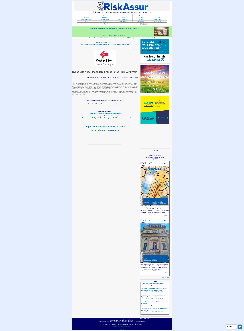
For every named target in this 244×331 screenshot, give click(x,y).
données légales (138, 324)
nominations (158, 15)
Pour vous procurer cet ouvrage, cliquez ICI (114, 35)
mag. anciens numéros (123, 19)
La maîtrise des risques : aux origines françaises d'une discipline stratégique (114, 28)
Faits (86, 15)
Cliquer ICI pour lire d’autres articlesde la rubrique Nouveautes (104, 128)
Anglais (141, 19)
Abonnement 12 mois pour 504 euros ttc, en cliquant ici (105, 113)
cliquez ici (118, 104)
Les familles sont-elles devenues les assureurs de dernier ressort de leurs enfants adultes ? (154, 289)
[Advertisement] (154, 136)
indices (123, 17)
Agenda (158, 17)
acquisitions (140, 15)
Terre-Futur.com (157, 21)
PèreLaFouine (123, 21)
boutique (104, 21)
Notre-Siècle (141, 21)
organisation (104, 17)
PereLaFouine (122, 327)
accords (123, 15)
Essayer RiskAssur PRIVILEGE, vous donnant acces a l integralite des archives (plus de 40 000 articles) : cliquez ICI (105, 44)
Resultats (141, 17)
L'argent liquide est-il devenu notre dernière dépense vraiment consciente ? (153, 296)
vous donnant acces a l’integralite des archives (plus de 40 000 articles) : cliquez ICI (105, 118)
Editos (86, 21)
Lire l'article (166, 215)
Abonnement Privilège (86, 19)
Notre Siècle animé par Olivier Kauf (122, 326)
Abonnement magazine (104, 19)
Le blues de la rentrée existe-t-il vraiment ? (152, 283)
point (104, 15)
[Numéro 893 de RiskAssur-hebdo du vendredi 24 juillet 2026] (154, 263)
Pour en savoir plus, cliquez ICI (114, 30)
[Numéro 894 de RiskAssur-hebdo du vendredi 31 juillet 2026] (154, 206)
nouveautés (86, 17)
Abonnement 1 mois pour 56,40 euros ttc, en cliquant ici (104, 116)
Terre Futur (122, 329)
